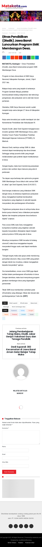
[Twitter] (16, 526)
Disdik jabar (24, 303)
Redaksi (20, 542)
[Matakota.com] (14, 4)
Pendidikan (12, 33)
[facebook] (4, 58)
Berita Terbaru (12, 542)
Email (3, 454)
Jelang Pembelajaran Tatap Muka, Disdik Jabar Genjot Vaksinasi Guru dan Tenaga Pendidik (21, 334)
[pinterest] (20, 58)
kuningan (6, 307)
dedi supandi (13, 303)
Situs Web (5, 462)
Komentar (5, 428)
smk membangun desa (19, 307)
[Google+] (21, 526)
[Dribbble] (26, 526)
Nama (4, 446)
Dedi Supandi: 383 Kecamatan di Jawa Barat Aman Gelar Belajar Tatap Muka (21, 349)
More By (20, 393)
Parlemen (11, 28)
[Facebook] (11, 526)
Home (4, 28)
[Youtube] (31, 526)
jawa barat (34, 303)
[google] (12, 58)
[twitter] (8, 58)
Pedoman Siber (29, 542)
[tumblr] (29, 58)
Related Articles (20, 391)
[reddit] (16, 58)
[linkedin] (24, 58)
